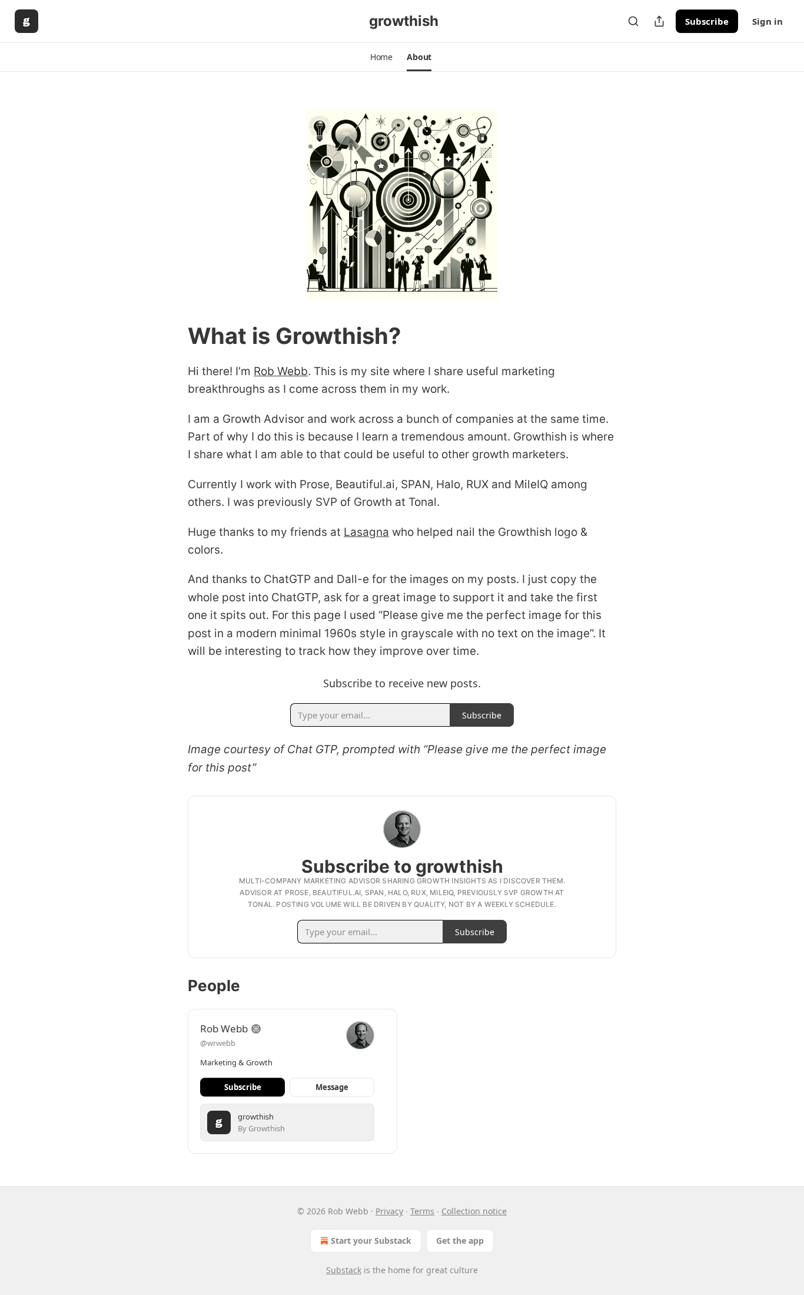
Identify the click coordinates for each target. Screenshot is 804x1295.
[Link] (171, 335)
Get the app (460, 1240)
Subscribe (707, 21)
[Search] (633, 21)
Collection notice (474, 1211)
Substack (343, 1270)
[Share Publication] (659, 21)
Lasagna (366, 532)
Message (331, 1087)
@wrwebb (217, 1043)
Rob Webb (281, 371)
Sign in (767, 21)
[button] (381, 57)
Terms (422, 1211)
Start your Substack (371, 1240)
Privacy (389, 1211)
